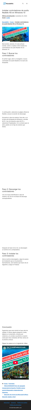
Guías (12, 22)
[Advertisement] (15, 80)
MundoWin (5, 22)
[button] (23, 3)
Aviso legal (7, 402)
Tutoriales (11, 383)
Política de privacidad (15, 405)
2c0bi (8, 18)
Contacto (13, 402)
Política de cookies (22, 402)
